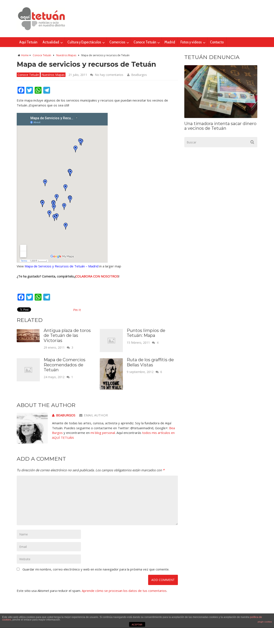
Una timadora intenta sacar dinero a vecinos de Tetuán (220, 126)
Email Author (96, 415)
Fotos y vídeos (191, 42)
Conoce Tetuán (145, 42)
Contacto (217, 42)
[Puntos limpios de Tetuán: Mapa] (111, 351)
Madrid (169, 42)
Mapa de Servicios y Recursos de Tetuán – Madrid (61, 266)
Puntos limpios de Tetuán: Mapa (146, 333)
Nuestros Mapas (66, 55)
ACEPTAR (137, 624)
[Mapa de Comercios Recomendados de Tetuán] (28, 380)
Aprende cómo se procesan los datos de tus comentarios (124, 590)
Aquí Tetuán (28, 42)
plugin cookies (265, 622)
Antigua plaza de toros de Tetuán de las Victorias (67, 335)
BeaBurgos (139, 75)
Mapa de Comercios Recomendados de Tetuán (64, 364)
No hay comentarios (109, 75)
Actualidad (51, 42)
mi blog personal (103, 432)
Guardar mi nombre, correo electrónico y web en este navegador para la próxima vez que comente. (95, 569)
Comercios (117, 42)
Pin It (77, 310)
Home (25, 55)
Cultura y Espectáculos (84, 42)
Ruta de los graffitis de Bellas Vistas (150, 362)
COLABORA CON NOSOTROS (97, 276)
